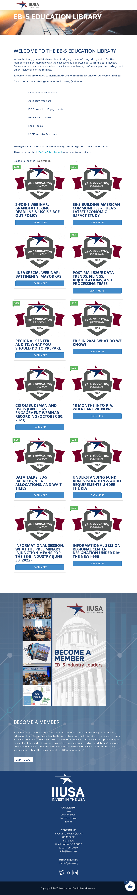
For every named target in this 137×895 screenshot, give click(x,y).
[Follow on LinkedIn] (75, 872)
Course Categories (24, 160)
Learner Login (68, 814)
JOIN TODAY (23, 759)
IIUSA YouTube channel (49, 152)
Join (68, 811)
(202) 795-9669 (68, 847)
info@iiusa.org (68, 851)
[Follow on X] (61, 872)
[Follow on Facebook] (68, 872)
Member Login (68, 818)
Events (69, 821)
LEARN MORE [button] (40, 222)
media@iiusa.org (68, 863)
